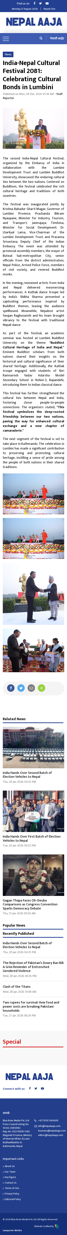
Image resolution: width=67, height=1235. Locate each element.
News (8, 54)
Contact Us (11, 1183)
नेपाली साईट (57, 38)
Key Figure (10, 1177)
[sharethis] (41, 688)
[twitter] (21, 688)
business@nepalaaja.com (51, 1131)
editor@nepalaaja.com (50, 1135)
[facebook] (11, 688)
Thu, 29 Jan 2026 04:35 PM (19, 781)
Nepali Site (49, 9)
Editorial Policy (13, 1199)
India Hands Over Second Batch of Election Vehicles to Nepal (27, 775)
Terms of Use (12, 1188)
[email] (31, 688)
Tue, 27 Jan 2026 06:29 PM (19, 1015)
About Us (10, 1166)
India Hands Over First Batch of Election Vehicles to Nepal (31, 839)
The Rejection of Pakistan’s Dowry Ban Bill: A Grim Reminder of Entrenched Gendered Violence (33, 967)
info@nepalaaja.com (49, 1126)
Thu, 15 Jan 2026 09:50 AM (19, 913)
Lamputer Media (12, 1230)
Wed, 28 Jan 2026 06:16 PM (19, 976)
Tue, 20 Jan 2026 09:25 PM (19, 845)
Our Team (10, 1172)
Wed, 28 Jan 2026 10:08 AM (19, 991)
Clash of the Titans (17, 987)
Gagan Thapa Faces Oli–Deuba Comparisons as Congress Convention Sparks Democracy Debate (30, 904)
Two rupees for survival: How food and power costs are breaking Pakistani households (31, 1006)
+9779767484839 (48, 1120)
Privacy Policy (12, 1194)
